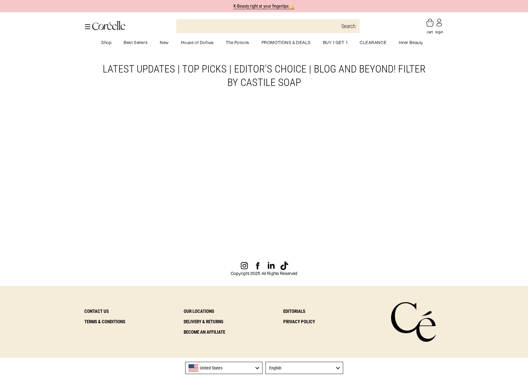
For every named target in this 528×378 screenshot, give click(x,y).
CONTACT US (96, 311)
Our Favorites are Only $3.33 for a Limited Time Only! (138, 236)
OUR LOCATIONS (199, 311)
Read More (98, 252)
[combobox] (224, 368)
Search (348, 26)
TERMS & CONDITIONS (104, 321)
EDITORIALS (294, 311)
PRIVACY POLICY (299, 321)
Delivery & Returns (203, 321)
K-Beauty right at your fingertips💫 (264, 6)
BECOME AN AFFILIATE (204, 332)
